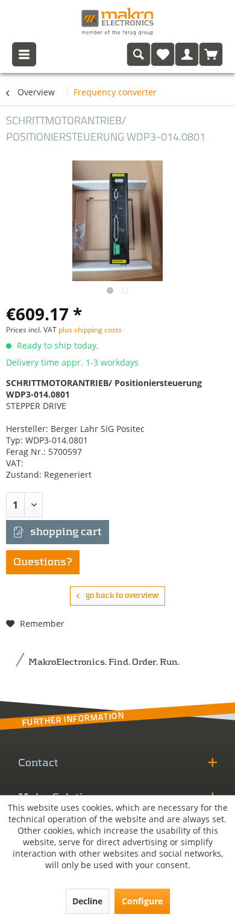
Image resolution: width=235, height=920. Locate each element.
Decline (87, 901)
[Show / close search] (139, 54)
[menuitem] (139, 54)
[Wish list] (163, 54)
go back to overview (122, 596)
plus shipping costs (90, 330)
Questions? (42, 562)
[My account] (187, 54)
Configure (142, 901)
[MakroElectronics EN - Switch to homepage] (117, 21)
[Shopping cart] (211, 54)
